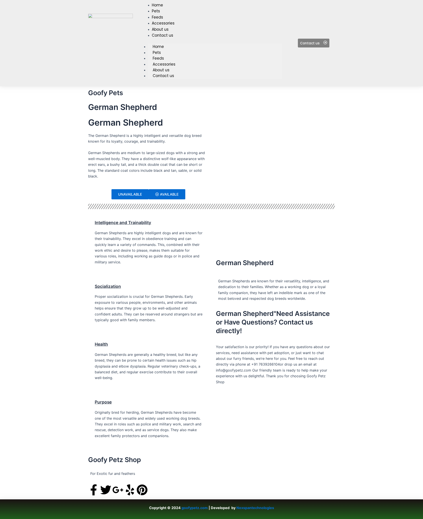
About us (161, 70)
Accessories (164, 64)
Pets (157, 52)
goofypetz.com (195, 508)
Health (101, 344)
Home (158, 46)
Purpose (103, 402)
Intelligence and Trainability (123, 222)
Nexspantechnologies (255, 508)
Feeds (158, 58)
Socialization (108, 286)
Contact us (163, 75)
